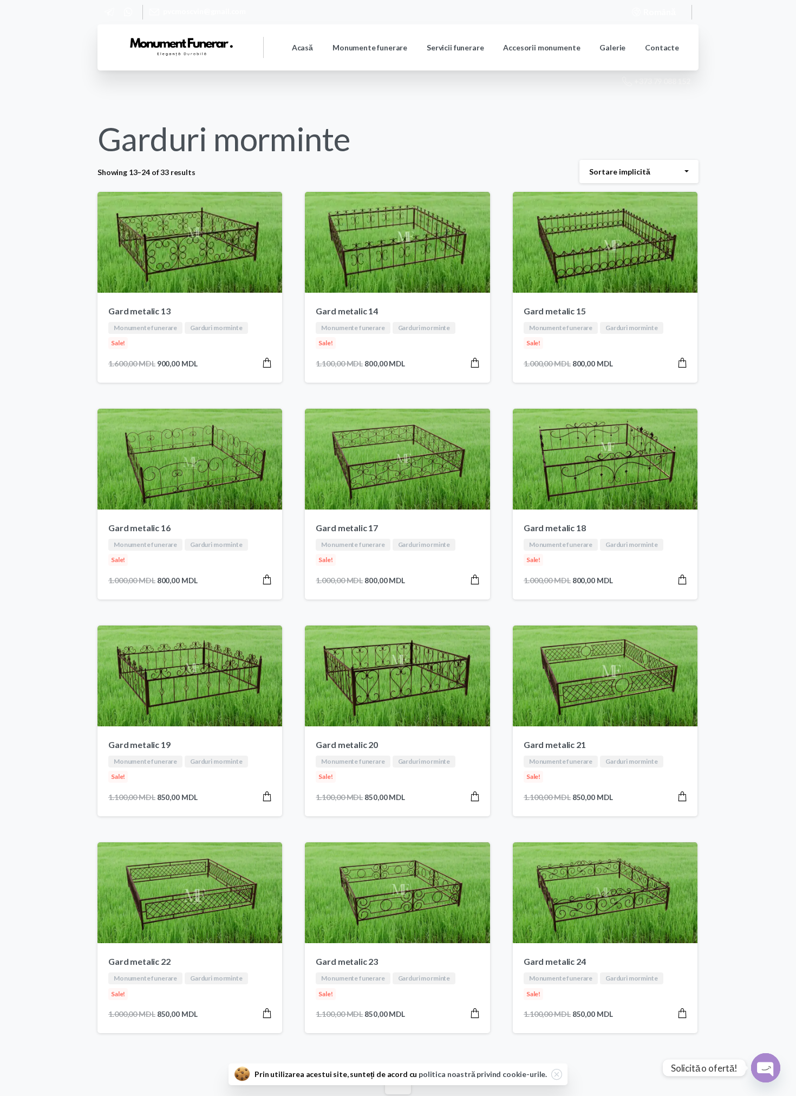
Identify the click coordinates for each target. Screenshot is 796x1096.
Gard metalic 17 (347, 528)
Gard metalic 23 (347, 961)
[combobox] (639, 171)
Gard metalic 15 (555, 311)
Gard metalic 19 (139, 744)
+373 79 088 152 (662, 81)
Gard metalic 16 (139, 528)
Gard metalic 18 (555, 528)
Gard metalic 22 (139, 961)
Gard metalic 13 (139, 311)
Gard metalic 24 (555, 961)
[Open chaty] (765, 1067)
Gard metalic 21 (555, 744)
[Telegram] (109, 12)
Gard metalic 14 (347, 311)
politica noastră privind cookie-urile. (483, 1074)
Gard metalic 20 (347, 744)
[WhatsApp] (128, 12)
